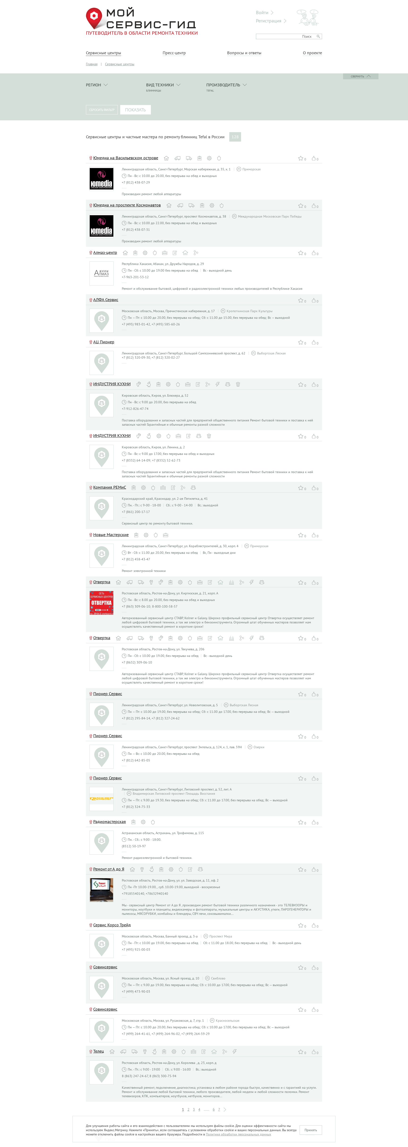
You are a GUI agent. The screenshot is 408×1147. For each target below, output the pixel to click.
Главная (92, 64)
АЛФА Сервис (105, 299)
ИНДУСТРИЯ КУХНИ (112, 384)
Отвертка (101, 581)
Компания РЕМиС (109, 487)
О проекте (312, 53)
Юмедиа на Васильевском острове (125, 157)
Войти (262, 12)
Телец (98, 1051)
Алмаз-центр (105, 252)
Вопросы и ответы (244, 53)
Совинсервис (105, 967)
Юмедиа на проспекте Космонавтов (127, 205)
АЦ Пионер (103, 342)
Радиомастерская (109, 821)
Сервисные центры (103, 53)
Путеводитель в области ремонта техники (142, 32)
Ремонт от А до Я (108, 869)
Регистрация (268, 21)
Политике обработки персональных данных (238, 1134)
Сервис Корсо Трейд (112, 925)
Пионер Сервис (107, 778)
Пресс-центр (174, 53)
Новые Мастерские (111, 534)
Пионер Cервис (107, 693)
